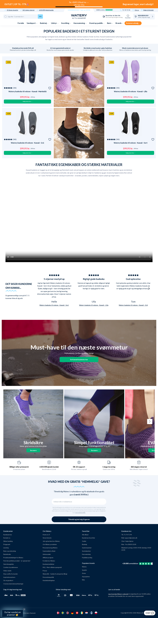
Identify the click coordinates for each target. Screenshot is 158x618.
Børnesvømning (20, 597)
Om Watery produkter (50, 544)
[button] (38, 288)
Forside (21, 23)
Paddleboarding (87, 557)
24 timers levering (12, 10)
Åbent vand (20, 587)
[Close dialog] (36, 559)
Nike (83, 580)
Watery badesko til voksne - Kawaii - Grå (27, 143)
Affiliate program (48, 557)
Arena (84, 573)
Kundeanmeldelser (48, 564)
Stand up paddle (96, 23)
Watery (84, 567)
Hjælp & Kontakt (148, 10)
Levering (6, 548)
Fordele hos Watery (49, 561)
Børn (109, 23)
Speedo (84, 570)
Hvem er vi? (46, 535)
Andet (20, 602)
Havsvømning (79, 23)
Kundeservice (7, 535)
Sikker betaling (8, 541)
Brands (119, 23)
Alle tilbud (85, 535)
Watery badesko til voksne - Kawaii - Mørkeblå (27, 91)
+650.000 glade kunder (46, 10)
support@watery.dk (131, 538)
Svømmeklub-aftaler (49, 551)
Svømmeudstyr (87, 548)
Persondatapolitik (48, 577)
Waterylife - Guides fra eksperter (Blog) (55, 574)
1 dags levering (108, 467)
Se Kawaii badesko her (79, 359)
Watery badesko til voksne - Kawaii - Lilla (130, 91)
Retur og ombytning (9, 551)
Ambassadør (47, 554)
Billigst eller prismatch (19, 467)
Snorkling (65, 23)
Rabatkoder (7, 554)
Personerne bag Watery (50, 548)
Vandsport (31, 23)
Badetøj (43, 23)
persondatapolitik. (80, 512)
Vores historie (47, 538)
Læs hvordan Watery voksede (118, 594)
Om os (137, 10)
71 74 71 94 (126, 10)
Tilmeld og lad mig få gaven (79, 519)
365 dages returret (28, 10)
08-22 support (79, 467)
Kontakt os (6, 538)
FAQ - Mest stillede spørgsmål (52, 567)
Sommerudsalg (132, 23)
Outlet (84, 541)
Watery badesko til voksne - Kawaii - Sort (130, 143)
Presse (45, 571)
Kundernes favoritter (88, 538)
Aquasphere (86, 576)
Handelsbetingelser (49, 580)
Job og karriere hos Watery (51, 541)
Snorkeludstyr (86, 551)
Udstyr (54, 23)
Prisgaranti (6, 544)
